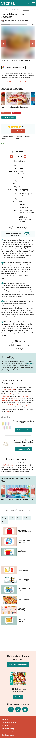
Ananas (4, 407)
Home (3, 10)
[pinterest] (18, 709)
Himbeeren (5, 398)
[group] (18, 43)
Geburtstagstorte (9, 389)
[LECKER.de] (8, 3)
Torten (19, 10)
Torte (11, 394)
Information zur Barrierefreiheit (11, 732)
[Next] (32, 43)
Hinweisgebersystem (7, 735)
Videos (4, 522)
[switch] (27, 233)
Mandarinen (21, 405)
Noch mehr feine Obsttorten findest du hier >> (16, 82)
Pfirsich (12, 407)
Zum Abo (18, 697)
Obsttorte (26, 10)
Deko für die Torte (7, 465)
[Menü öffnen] (33, 3)
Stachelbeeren (12, 405)
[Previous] (3, 43)
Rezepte (8, 10)
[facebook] (11, 709)
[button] (18, 510)
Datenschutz (5, 725)
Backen (14, 10)
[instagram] (25, 709)
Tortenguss (30, 363)
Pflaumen (4, 400)
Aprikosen (28, 405)
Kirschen (4, 405)
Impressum (4, 719)
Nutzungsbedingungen (8, 722)
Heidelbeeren (16, 398)
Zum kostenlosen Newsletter (18, 664)
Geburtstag (5, 396)
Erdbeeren (26, 396)
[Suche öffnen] (28, 3)
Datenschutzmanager (8, 729)
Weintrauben (15, 400)
